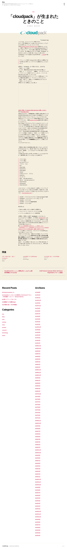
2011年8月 (37, 311)
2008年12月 (38, 369)
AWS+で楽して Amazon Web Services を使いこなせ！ (32, 110)
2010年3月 (37, 337)
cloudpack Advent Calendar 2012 (29, 46)
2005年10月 (38, 452)
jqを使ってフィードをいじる (9, 299)
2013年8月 (37, 292)
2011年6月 (37, 316)
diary (3, 316)
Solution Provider (34, 120)
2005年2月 (37, 474)
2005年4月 (37, 468)
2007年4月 (37, 410)
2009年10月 (38, 348)
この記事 (43, 54)
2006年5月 (37, 436)
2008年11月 (38, 372)
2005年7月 (37, 460)
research (4, 330)
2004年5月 (37, 498)
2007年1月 (37, 418)
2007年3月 (37, 412)
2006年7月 (37, 431)
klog (3, 2)
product (4, 327)
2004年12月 (38, 479)
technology (5, 332)
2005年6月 (37, 463)
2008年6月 (37, 383)
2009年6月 (37, 356)
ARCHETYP (42, 217)
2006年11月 (38, 420)
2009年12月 (38, 345)
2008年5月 (37, 385)
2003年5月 (37, 530)
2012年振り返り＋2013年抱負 (51, 256)
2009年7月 (37, 353)
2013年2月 (37, 295)
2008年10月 (38, 375)
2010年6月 (37, 329)
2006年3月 (37, 442)
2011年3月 (37, 324)
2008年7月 (37, 380)
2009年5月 (37, 359)
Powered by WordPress (14, 546)
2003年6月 (37, 527)
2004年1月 (37, 508)
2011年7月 (37, 313)
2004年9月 (37, 487)
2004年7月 (37, 492)
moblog (4, 322)
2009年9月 (37, 351)
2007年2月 (37, 415)
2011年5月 (37, 319)
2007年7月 (37, 401)
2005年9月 (37, 455)
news (3, 324)
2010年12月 (38, 327)
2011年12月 (38, 305)
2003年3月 (37, 535)
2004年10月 (38, 484)
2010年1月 (37, 343)
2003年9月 (37, 519)
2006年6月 (37, 434)
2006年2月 (37, 444)
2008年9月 (37, 377)
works (3, 335)
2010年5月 (37, 332)
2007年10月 (38, 393)
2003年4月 (37, 532)
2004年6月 (37, 495)
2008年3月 (37, 388)
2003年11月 (38, 514)
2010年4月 (37, 335)
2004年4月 (37, 500)
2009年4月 (37, 361)
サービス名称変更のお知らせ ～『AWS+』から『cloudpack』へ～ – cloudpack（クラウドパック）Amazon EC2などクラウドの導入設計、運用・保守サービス (33, 227)
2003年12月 (38, 511)
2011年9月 (37, 308)
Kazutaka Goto (25, 111)
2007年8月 (37, 399)
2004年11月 (38, 482)
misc (33, 11)
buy (3, 314)
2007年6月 (37, 404)
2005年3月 (37, 471)
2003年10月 (38, 516)
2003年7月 (37, 524)
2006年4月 (37, 439)
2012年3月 (37, 303)
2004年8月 (37, 490)
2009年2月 (37, 364)
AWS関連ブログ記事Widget (30, 256)
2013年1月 (37, 297)
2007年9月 (37, 396)
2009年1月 (37, 367)
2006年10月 (38, 423)
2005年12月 (38, 450)
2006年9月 (37, 426)
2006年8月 (37, 428)
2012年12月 (38, 300)
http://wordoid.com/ (27, 193)
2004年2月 (37, 506)
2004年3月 (37, 503)
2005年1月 (37, 476)
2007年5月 (37, 407)
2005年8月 (37, 458)
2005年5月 (37, 466)
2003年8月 (37, 522)
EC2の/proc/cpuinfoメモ (8, 292)
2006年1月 (37, 447)
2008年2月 (37, 391)
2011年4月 (37, 321)
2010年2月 (37, 340)
